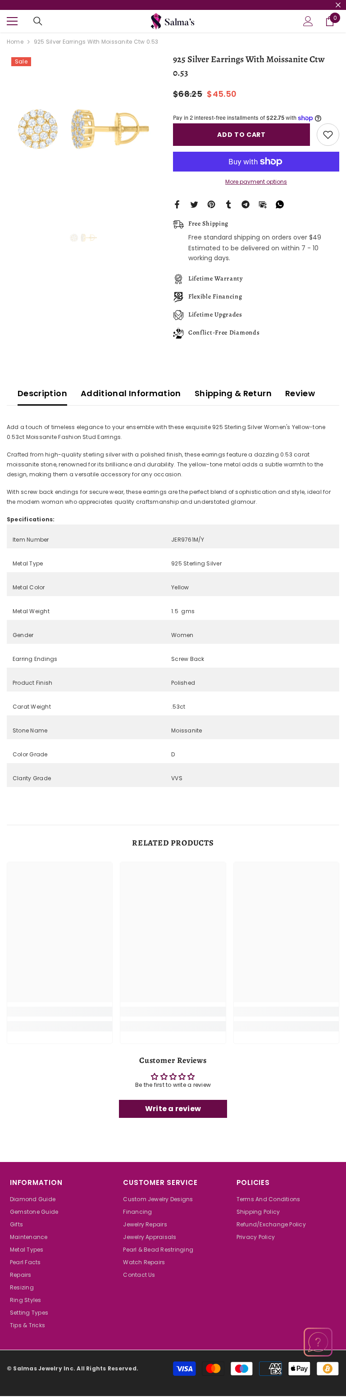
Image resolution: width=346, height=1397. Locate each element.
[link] (59, 1012)
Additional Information (131, 393)
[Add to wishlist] (328, 134)
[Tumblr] (228, 204)
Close (338, 5)
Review (300, 393)
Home (15, 41)
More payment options (256, 181)
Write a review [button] (173, 1108)
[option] (83, 129)
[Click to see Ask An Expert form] (318, 1342)
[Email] (263, 204)
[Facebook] (177, 204)
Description (42, 393)
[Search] (37, 21)
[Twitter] (194, 204)
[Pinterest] (211, 204)
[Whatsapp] (280, 204)
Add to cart (241, 134)
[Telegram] (245, 204)
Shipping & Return (233, 393)
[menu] (12, 21)
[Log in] (308, 21)
